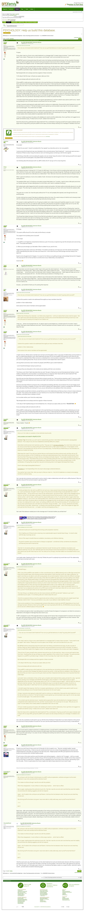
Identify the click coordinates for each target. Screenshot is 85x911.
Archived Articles (20, 903)
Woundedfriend (7, 823)
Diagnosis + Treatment (8, 9)
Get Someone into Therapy (22, 893)
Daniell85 (6, 419)
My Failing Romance (21, 901)
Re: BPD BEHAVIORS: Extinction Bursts (31, 42)
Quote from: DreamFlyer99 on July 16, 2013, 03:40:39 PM (23, 525)
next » (80, 37)
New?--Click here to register (31, 22)
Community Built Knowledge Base (16, 35)
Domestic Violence (43, 901)
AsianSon (6, 141)
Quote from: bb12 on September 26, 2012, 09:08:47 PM (23, 774)
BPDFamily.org (64, 894)
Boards (8, 22)
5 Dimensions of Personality (22, 891)
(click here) (48, 136)
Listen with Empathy (43, 892)
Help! (4, 22)
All (8, 38)
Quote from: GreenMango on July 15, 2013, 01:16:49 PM (25, 527)
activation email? (13, 15)
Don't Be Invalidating (43, 893)
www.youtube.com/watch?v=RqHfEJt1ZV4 (29, 436)
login (14, 14)
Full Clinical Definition (21, 894)
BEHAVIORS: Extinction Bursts (47, 35)
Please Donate (14, 22)
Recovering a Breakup (21, 900)
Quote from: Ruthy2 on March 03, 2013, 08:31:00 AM (23, 45)
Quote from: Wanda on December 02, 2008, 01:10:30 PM (23, 487)
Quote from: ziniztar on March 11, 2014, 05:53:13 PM (23, 628)
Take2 (5, 265)
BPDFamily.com (6, 35)
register (17, 14)
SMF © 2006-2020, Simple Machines (46, 906)
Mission (63, 890)
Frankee (5, 744)
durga (5, 167)
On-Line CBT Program (43, 894)
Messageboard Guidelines (44, 899)
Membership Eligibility (43, 898)
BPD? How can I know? (21, 892)
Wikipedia (64, 893)
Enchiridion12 (7, 771)
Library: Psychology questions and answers (31, 35)
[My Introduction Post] (4, 59)
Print (79, 870)
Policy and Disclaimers (66, 891)
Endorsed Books (20, 902)
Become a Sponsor (65, 899)
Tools (27, 9)
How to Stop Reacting (43, 890)
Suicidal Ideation (43, 900)
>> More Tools (42, 895)
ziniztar (5, 42)
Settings (63, 897)
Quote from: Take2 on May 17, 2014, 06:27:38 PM (22, 313)
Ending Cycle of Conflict (44, 891)
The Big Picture (20, 890)
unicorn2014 (7, 427)
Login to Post (21, 22)
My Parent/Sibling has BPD (22, 899)
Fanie (5, 289)
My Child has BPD (20, 898)
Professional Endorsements (67, 892)
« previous (76, 37)
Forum (17, 9)
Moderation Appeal (65, 898)
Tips (22, 9)
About (31, 9)
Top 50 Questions (21, 895)
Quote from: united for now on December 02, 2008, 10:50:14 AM (24, 430)
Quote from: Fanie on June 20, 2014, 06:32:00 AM (22, 334)
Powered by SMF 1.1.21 (37, 906)
